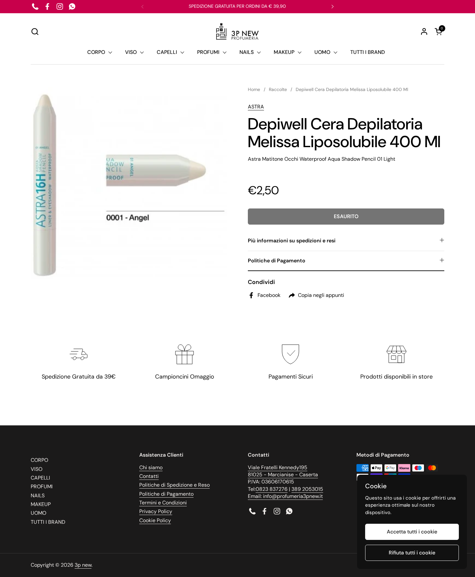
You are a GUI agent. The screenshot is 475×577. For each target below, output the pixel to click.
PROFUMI (42, 486)
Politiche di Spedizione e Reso (174, 484)
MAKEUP (41, 504)
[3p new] (237, 31)
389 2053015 (307, 489)
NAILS (38, 495)
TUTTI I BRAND (48, 522)
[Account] (424, 31)
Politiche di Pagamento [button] (276, 260)
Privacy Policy (155, 511)
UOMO (38, 513)
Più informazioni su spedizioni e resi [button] (291, 240)
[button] (35, 31)
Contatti (149, 476)
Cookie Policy (155, 520)
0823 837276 (272, 489)
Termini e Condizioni (163, 502)
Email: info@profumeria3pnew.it (285, 496)
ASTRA (256, 106)
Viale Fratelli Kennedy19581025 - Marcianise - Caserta (283, 471)
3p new (83, 565)
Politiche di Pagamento (166, 494)
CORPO (39, 460)
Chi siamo (151, 467)
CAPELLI (40, 477)
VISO (36, 469)
